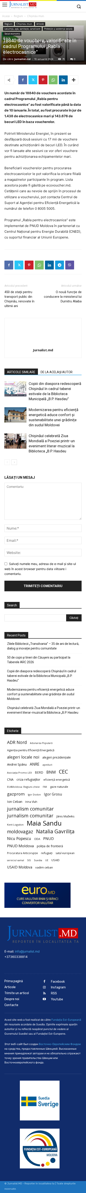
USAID (55, 860)
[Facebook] (22, 79)
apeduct (47, 764)
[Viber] (69, 265)
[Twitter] (32, 79)
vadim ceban (44, 867)
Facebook (58, 982)
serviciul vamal (15, 860)
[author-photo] (43, 344)
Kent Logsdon (15, 824)
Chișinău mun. (36, 16)
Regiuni (18, 16)
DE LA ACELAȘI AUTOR (57, 372)
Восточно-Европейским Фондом (60, 1044)
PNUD (48, 838)
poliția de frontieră (50, 846)
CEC (63, 771)
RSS (54, 993)
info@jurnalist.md (27, 951)
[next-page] (14, 462)
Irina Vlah (31, 802)
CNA (10, 779)
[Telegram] (59, 265)
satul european (65, 853)
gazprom (16, 793)
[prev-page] (7, 462)
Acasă (6, 16)
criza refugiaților (28, 779)
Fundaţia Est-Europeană (66, 1019)
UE (46, 860)
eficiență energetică (56, 780)
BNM (51, 772)
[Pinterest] (43, 79)
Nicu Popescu (19, 838)
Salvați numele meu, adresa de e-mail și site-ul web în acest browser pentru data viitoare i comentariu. (40, 569)
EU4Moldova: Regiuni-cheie (23, 786)
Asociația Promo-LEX (19, 772)
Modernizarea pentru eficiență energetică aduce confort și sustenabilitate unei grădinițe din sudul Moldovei (40, 694)
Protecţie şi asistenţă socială (58, 28)
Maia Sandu (44, 823)
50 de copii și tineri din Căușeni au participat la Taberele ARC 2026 (38, 660)
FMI (45, 786)
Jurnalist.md (22, 59)
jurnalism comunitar (30, 808)
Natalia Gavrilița (55, 831)
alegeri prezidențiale (56, 757)
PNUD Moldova (20, 845)
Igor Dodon (34, 794)
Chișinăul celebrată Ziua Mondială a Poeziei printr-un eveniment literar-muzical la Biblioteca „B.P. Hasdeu (43, 710)
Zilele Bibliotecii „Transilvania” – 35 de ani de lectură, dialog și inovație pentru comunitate (43, 646)
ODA (37, 839)
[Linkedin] (63, 79)
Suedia (38, 860)
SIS (29, 860)
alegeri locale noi (23, 757)
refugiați (46, 853)
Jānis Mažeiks (65, 816)
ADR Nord (17, 742)
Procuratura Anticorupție (22, 853)
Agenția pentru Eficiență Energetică (30, 750)
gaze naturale (59, 787)
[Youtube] (44, 999)
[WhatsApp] (53, 79)
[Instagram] (44, 988)
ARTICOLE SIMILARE (21, 372)
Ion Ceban (14, 801)
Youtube (57, 999)
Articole (40, 23)
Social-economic (12, 33)
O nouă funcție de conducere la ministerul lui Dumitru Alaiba (63, 296)
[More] (73, 79)
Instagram (58, 987)
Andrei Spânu (17, 764)
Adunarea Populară (41, 743)
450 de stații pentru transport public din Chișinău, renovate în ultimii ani (19, 299)
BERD (39, 772)
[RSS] (44, 994)
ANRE (34, 764)
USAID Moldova (19, 867)
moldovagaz (20, 831)
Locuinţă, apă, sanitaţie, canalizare (22, 28)
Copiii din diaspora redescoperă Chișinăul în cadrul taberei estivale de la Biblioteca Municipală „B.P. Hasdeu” (41, 675)
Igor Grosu (53, 794)
